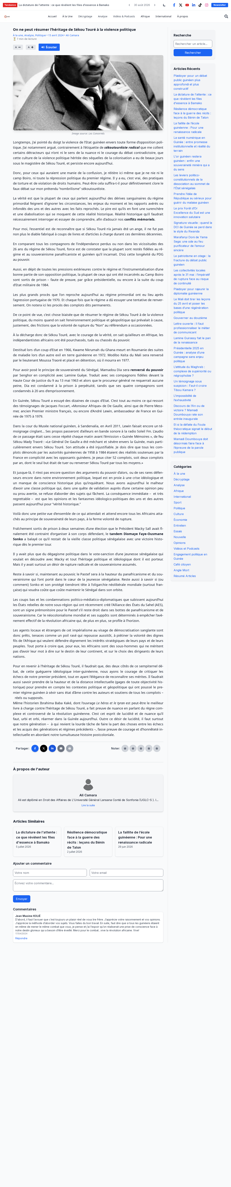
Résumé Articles (185, 576)
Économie (180, 520)
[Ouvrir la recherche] (226, 16)
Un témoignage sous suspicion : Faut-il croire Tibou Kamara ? (190, 386)
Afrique (145, 16)
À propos (182, 16)
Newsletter (219, 5)
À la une (179, 473)
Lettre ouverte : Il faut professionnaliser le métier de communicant (192, 328)
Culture (179, 514)
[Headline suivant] (154, 5)
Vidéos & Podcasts (124, 16)
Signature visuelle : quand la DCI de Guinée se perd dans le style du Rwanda (193, 227)
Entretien (180, 525)
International (163, 16)
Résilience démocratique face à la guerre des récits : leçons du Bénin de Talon (192, 113)
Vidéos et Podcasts (186, 548)
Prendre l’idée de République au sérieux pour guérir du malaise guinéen (193, 198)
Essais (178, 531)
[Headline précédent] (129, 5)
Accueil (52, 16)
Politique (179, 508)
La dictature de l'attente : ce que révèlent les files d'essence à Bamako (193, 99)
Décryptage (85, 16)
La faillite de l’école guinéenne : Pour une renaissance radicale (188, 127)
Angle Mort (181, 570)
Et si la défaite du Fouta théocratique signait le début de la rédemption (193, 429)
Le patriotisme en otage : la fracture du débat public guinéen (192, 260)
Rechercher (193, 52)
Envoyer (21, 899)
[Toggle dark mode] (164, 5)
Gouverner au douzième (190, 318)
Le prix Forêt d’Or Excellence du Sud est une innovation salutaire (192, 213)
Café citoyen (182, 564)
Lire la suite (88, 805)
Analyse (102, 16)
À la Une (67, 16)
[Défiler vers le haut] (223, 1179)
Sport (177, 502)
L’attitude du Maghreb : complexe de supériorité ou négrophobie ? (192, 371)
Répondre (21, 938)
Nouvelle (180, 537)
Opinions (180, 543)
